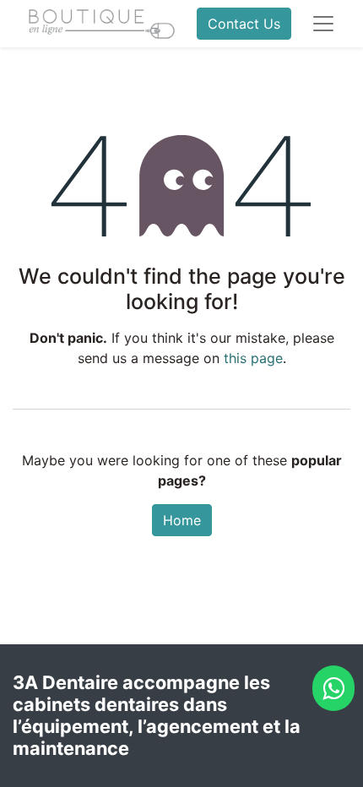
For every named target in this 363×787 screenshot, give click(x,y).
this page (253, 358)
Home (182, 520)
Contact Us (244, 23)
